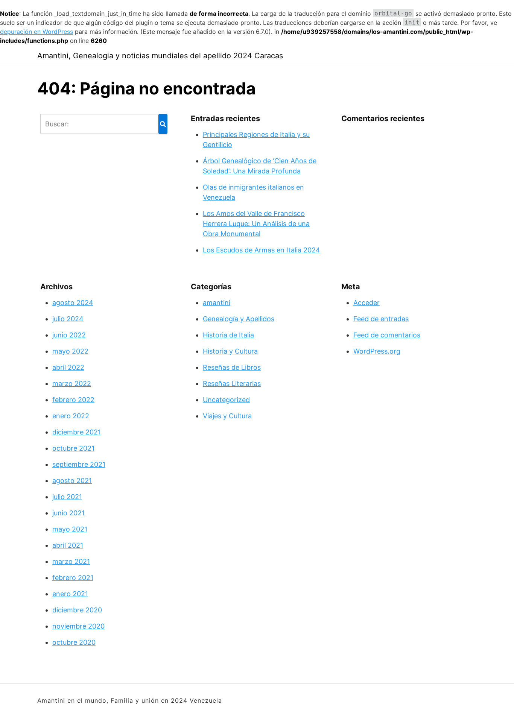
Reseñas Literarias (232, 383)
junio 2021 (68, 513)
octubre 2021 (73, 448)
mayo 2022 (70, 351)
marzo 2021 (71, 561)
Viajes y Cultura (227, 416)
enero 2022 (70, 416)
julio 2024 (68, 319)
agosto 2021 (72, 481)
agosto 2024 (72, 303)
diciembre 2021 (76, 432)
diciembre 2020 (77, 610)
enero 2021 (70, 594)
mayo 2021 (69, 529)
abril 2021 (67, 545)
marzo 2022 (71, 383)
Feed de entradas (381, 319)
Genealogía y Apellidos (238, 319)
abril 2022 (68, 367)
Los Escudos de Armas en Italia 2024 (261, 250)
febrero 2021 (72, 578)
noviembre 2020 (78, 626)
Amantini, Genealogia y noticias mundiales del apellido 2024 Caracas (160, 55)
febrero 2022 (73, 400)
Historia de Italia (228, 335)
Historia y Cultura (230, 351)
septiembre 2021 (78, 464)
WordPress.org (376, 351)
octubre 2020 (74, 642)
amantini (216, 303)
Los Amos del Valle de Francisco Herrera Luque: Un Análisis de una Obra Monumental (256, 224)
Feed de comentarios (386, 335)
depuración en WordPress (36, 31)
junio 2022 (69, 335)
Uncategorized (226, 400)
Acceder (366, 303)
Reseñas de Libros (232, 367)
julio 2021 (67, 497)
